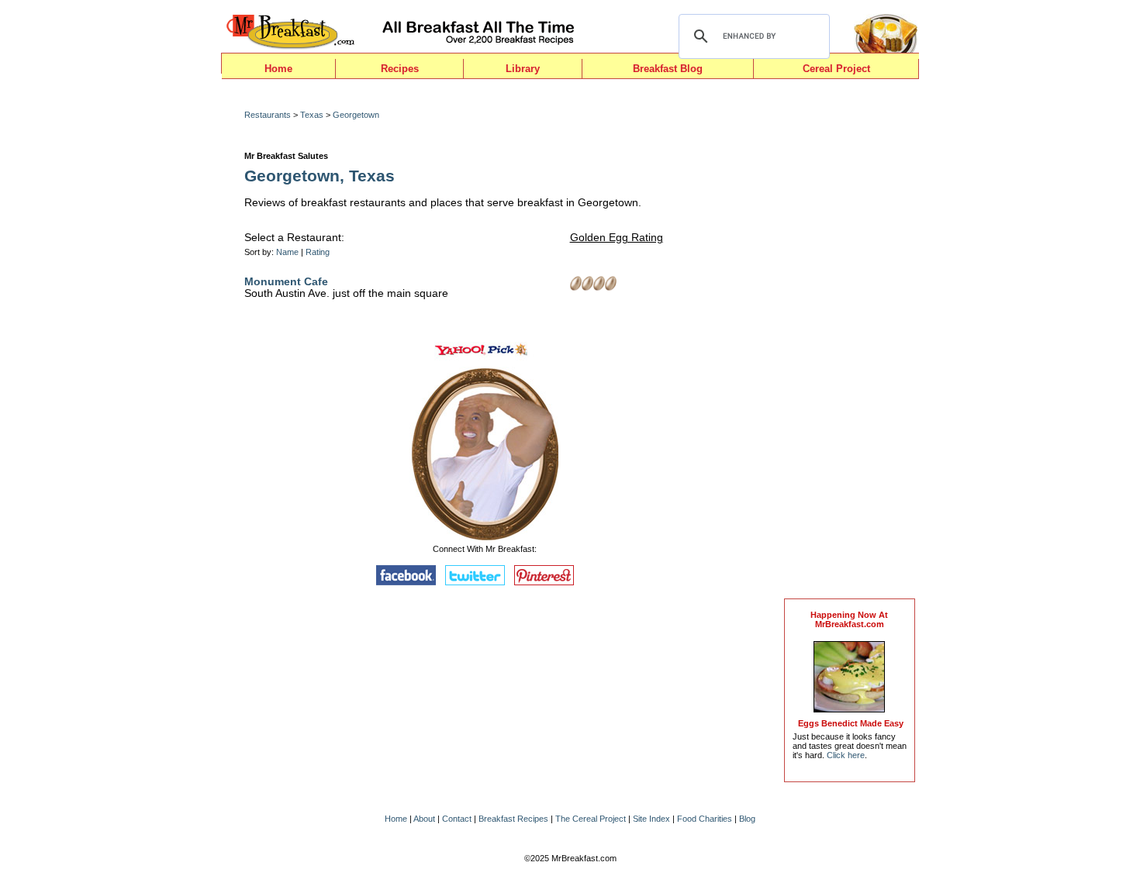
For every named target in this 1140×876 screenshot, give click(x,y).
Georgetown (356, 114)
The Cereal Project (590, 818)
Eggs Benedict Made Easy (850, 723)
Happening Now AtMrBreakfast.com (849, 619)
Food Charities (704, 818)
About (424, 818)
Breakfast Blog (668, 68)
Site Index (651, 818)
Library (523, 68)
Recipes (400, 68)
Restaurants (267, 114)
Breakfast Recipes (513, 818)
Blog (747, 818)
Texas (311, 114)
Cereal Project (836, 68)
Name (287, 252)
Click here (846, 755)
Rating (318, 252)
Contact (457, 818)
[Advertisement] (849, 342)
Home (278, 68)
